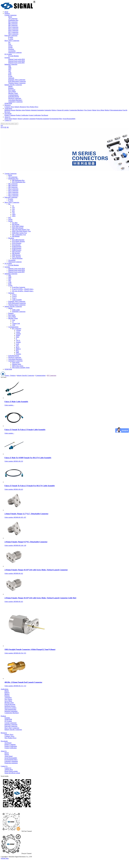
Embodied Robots (13, 96)
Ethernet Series (16, 364)
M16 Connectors (13, 30)
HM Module (16, 236)
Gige (13, 320)
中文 (4, 127)
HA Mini (14, 223)
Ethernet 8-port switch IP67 (16, 62)
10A (13, 207)
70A (13, 212)
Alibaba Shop (9, 769)
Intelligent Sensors (10, 110)
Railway (54, 110)
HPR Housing (16, 255)
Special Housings (17, 258)
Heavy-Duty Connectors (12, 40)
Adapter (18, 342)
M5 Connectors (13, 22)
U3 (13, 322)
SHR (9, 68)
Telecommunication (10, 709)
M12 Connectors (13, 27)
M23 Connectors (13, 34)
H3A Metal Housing (18, 240)
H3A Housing (16, 245)
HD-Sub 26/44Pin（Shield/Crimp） (23, 291)
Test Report (44, 115)
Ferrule (10, 47)
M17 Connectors (13, 32)
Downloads (4, 741)
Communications (13, 95)
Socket (10, 45)
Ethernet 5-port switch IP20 (16, 59)
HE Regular (15, 224)
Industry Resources (20, 107)
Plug (9, 44)
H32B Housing (16, 248)
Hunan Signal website (11, 771)
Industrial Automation (37, 110)
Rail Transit (11, 90)
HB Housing (16, 253)
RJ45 (9, 74)
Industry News (9, 734)
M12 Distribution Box (18, 182)
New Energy (88, 110)
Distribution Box (13, 20)
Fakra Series (15, 362)
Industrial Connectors (11, 64)
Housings (11, 49)
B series (10, 37)
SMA (17, 337)
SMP (17, 352)
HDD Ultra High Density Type (21, 231)
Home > (7, 375)
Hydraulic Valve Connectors (16, 79)
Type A (14, 294)
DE (8, 127)
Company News (9, 107)
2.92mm (18, 333)
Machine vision (20, 110)
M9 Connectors (13, 25)
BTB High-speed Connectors (17, 81)
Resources (4, 733)
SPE (9, 66)
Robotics (11, 88)
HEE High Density (18, 228)
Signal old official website (12, 773)
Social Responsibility (69, 118)
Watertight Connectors (18, 311)
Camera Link (16, 323)
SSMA (18, 335)
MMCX (18, 349)
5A (13, 206)
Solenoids (11, 78)
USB (9, 73)
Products (13, 375)
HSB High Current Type (19, 233)
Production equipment (42, 118)
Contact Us (4, 766)
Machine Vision (13, 93)
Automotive (47, 110)
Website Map (5, 858)
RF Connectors (16, 328)
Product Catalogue (10, 115)
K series (10, 39)
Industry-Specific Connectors (13, 85)
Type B (14, 296)
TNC (17, 345)
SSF (9, 71)
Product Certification (22, 115)
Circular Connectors (11, 15)
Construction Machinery (76, 110)
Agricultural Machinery (15, 100)
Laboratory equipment (29, 118)
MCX (17, 347)
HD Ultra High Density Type (21, 229)
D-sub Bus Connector (18, 287)
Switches (7, 57)
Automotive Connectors (15, 101)
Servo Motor (12, 91)
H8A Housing (16, 251)
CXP (13, 325)
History (15, 118)
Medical (107, 110)
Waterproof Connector (15, 52)
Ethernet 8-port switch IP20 (16, 61)
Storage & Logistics (63, 110)
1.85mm (18, 330)
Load (17, 344)
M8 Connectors (13, 23)
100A (13, 214)
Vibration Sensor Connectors (16, 83)
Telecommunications (116, 110)
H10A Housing (16, 243)
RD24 (10, 17)
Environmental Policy (56, 118)
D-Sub (10, 76)
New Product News (32, 107)
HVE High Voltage (18, 226)
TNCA (18, 340)
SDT (9, 69)
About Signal (8, 118)
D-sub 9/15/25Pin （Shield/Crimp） (23, 289)
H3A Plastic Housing (18, 241)
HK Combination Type (19, 234)
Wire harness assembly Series (21, 367)
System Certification (35, 115)
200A (13, 216)
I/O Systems (8, 54)
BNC (17, 350)
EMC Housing (16, 256)
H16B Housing (16, 246)
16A (13, 209)
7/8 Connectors (12, 18)
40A (13, 211)
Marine (10, 86)
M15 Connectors (13, 29)
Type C (14, 298)
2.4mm (18, 332)
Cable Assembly (17, 299)
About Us (4, 751)
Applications (4, 689)
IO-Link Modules (13, 56)
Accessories (11, 51)
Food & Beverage (10, 704)
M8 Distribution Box (18, 180)
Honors (20, 118)
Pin (9, 42)
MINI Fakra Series (17, 366)
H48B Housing (16, 250)
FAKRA (18, 354)
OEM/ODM (8, 103)
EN (2, 125)
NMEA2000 (16, 310)
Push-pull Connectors (11, 35)
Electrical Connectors (14, 98)
